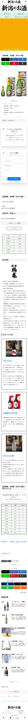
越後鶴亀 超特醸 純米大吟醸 (11, 106)
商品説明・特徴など (9, 108)
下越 (10, 561)
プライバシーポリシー (7, 713)
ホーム (7, 710)
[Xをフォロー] (20, 583)
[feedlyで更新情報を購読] (7, 587)
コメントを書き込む (14, 691)
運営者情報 (20, 710)
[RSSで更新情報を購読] (20, 587)
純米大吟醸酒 (16, 561)
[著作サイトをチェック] (7, 583)
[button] (22, 63)
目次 (12, 100)
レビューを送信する (14, 178)
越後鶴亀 (4, 561)
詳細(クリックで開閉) (15, 223)
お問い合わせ (14, 715)
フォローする (5, 553)
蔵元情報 (6, 110)
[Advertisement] (13, 34)
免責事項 (21, 713)
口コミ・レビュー (8, 103)
